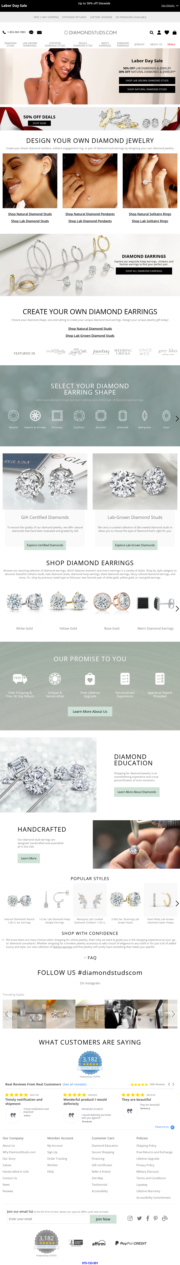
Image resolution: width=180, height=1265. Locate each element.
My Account (55, 1146)
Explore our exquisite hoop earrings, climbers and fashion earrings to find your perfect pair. (143, 263)
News (6, 1185)
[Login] (159, 32)
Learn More (28, 858)
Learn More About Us (90, 711)
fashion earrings (62, 947)
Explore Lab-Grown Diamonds (135, 545)
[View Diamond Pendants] (90, 180)
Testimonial (99, 1185)
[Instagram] (130, 1220)
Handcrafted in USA (16, 1172)
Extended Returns (74, 17)
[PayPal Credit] (131, 1243)
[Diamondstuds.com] (90, 32)
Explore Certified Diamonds (45, 545)
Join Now (103, 1219)
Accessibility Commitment (153, 1198)
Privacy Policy (145, 1165)
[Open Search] (152, 33)
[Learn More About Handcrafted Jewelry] (136, 867)
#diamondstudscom (110, 972)
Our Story (9, 1159)
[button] (7, 1014)
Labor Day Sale (147, 61)
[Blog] (165, 1220)
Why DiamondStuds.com (19, 1152)
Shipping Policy (146, 1146)
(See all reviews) (74, 1084)
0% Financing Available (131, 17)
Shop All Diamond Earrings (144, 271)
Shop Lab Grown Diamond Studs (147, 80)
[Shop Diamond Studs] (30, 180)
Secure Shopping (103, 1152)
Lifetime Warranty (148, 1191)
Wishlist (52, 1165)
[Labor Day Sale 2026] (90, 103)
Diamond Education (105, 1146)
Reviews (8, 1191)
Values (7, 1165)
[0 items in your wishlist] (167, 32)
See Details (168, 5)
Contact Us (10, 1178)
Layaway (141, 1185)
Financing (98, 1159)
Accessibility (100, 1191)
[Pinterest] (156, 1220)
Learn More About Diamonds (137, 792)
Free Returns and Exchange (154, 1152)
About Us (9, 1146)
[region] (90, 76)
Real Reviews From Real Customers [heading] (33, 1084)
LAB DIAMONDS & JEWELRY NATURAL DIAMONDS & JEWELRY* (147, 70)
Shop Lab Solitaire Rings (150, 221)
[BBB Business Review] (76, 1243)
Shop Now (39, 123)
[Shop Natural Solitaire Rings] (150, 180)
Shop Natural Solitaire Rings (150, 214)
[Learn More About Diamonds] (48, 811)
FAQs (50, 1172)
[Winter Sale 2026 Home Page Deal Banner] (90, 129)
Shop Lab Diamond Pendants (90, 221)
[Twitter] (139, 1220)
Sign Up (52, 1152)
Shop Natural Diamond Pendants (90, 214)
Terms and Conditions (151, 1178)
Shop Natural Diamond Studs (147, 89)
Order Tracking (57, 1159)
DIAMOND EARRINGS (144, 256)
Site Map (97, 1178)
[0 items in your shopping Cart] (175, 32)
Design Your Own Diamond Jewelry (90, 141)
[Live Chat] (31, 32)
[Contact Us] (39, 32)
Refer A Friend (101, 1172)
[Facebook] (147, 1220)
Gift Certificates (102, 1165)
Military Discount (147, 1172)
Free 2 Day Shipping (46, 17)
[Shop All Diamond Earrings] (90, 295)
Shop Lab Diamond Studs (30, 221)
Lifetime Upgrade (101, 17)
